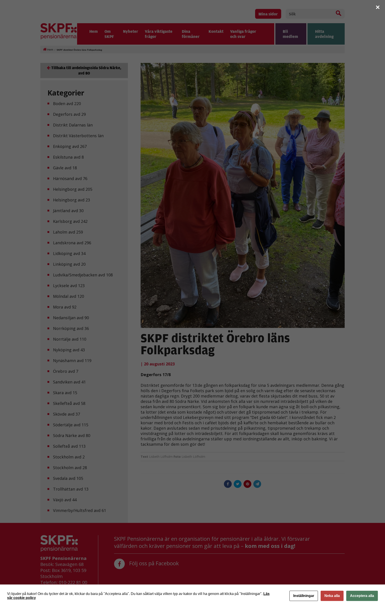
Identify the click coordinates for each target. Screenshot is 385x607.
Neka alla (332, 596)
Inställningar (303, 596)
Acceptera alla (362, 596)
